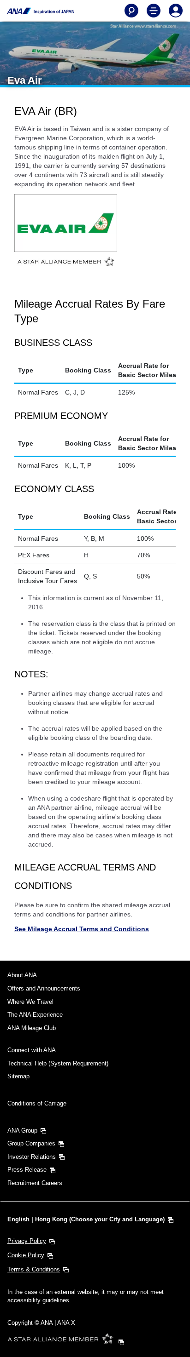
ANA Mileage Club (31, 1028)
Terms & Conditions (33, 1269)
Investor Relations (31, 1156)
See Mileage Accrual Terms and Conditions (81, 929)
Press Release (27, 1169)
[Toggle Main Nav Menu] (153, 10)
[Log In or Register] (176, 10)
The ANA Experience (35, 1014)
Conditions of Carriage (36, 1103)
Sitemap (18, 1076)
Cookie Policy (25, 1255)
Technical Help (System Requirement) (57, 1063)
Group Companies (31, 1143)
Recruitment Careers (34, 1183)
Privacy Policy (26, 1240)
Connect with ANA (31, 1050)
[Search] (131, 10)
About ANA (22, 975)
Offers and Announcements (43, 988)
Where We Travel (30, 1001)
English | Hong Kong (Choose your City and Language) (86, 1219)
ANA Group (22, 1130)
